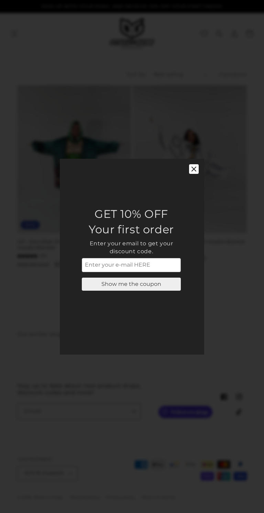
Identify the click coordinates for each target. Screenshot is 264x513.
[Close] (194, 169)
